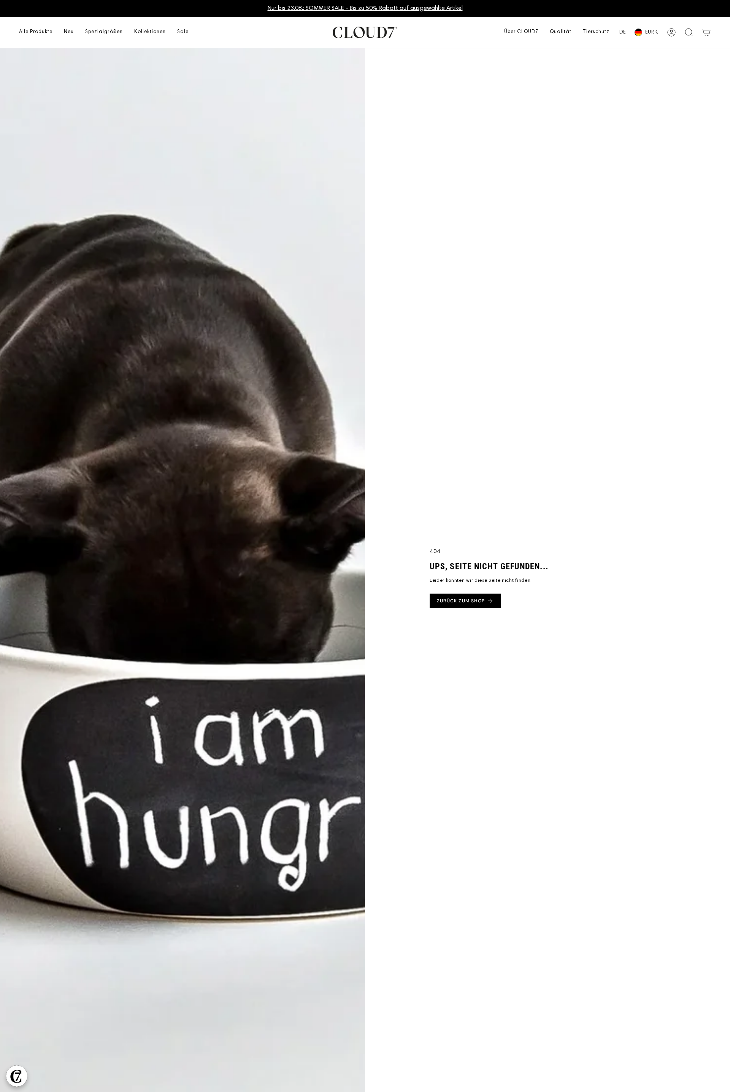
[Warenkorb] (706, 32)
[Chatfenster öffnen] (16, 1076)
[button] (35, 32)
